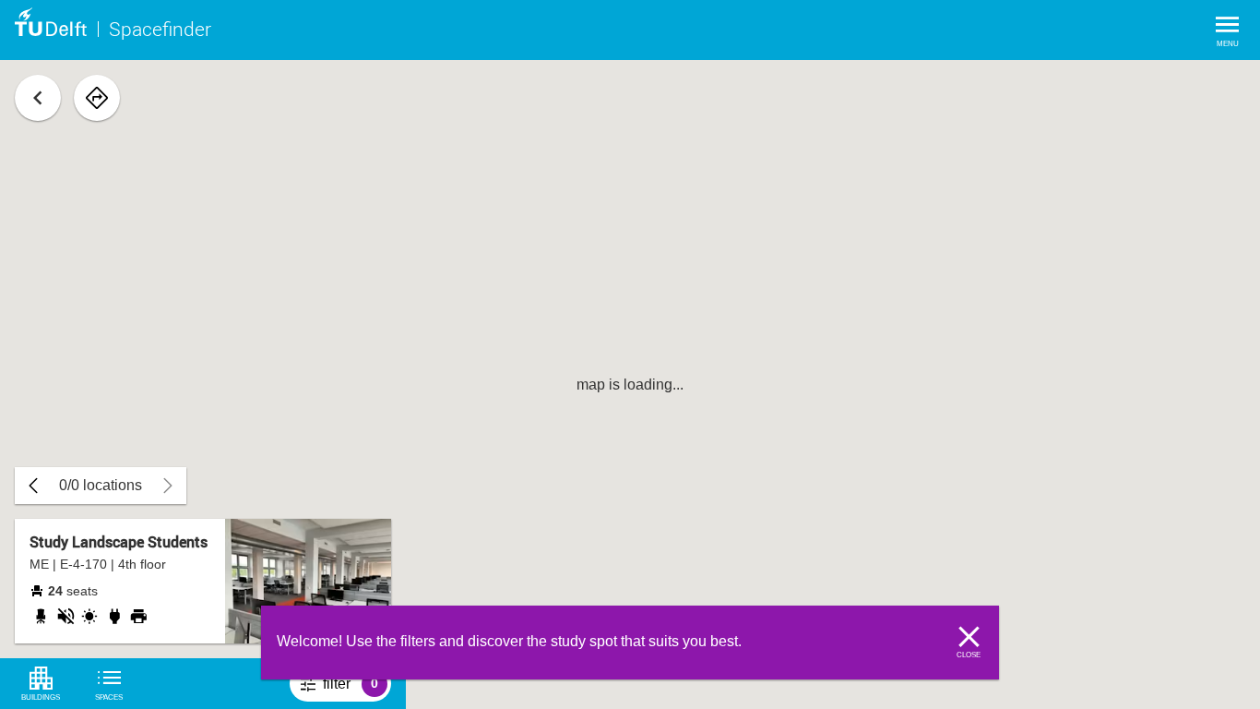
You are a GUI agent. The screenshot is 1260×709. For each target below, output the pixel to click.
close (969, 655)
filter (357, 689)
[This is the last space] (33, 485)
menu (1228, 44)
